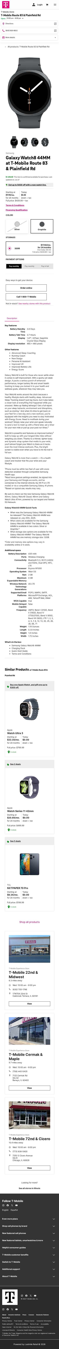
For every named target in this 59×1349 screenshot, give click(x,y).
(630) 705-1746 (20, 989)
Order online (26, 288)
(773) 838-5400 (20, 1151)
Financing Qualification (17, 210)
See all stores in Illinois (29, 1188)
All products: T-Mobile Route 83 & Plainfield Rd (28, 46)
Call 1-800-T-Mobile (26, 297)
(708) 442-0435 (20, 1071)
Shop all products (29, 922)
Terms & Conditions (15, 205)
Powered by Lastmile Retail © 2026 (29, 1344)
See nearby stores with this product (34, 303)
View (29, 1003)
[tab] (12, 318)
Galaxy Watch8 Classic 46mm (25, 496)
